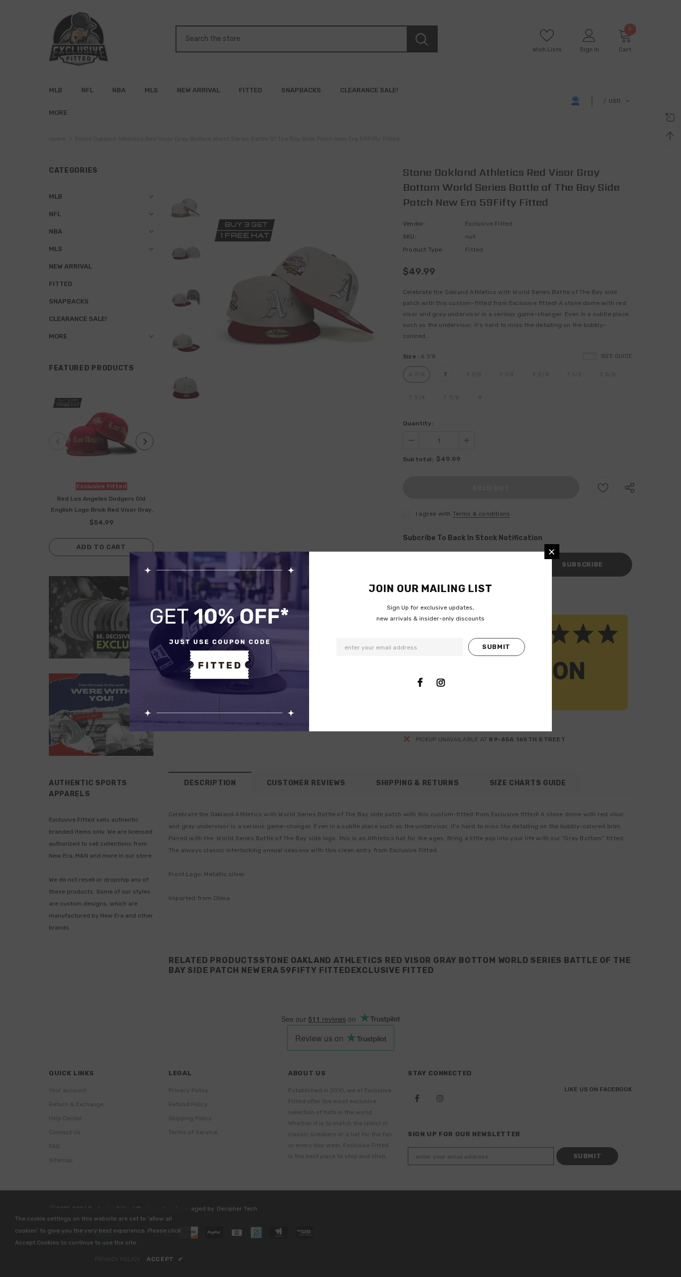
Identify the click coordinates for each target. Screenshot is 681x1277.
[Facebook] (420, 682)
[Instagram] (440, 682)
